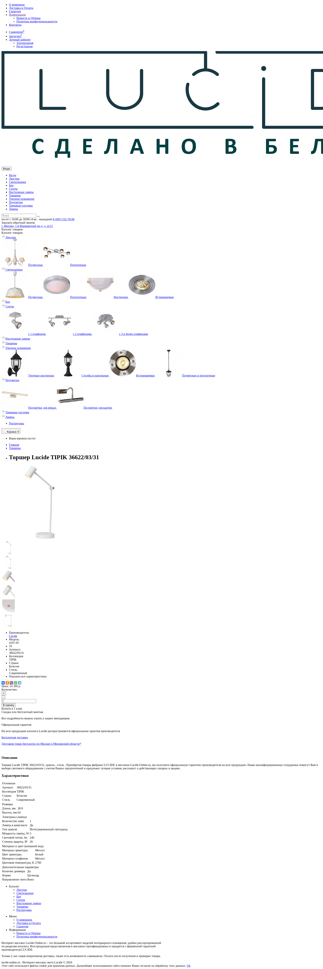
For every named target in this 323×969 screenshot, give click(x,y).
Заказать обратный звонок (18, 222)
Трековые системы (21, 205)
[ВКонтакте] (3, 683)
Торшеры (15, 195)
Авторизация (24, 43)
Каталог (12, 232)
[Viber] (11, 683)
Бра (11, 185)
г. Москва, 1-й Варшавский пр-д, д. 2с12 (27, 226)
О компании (17, 4)
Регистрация (24, 46)
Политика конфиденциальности (36, 21)
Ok (188, 965)
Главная (14, 444)
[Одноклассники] (7, 683)
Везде (12, 175)
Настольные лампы (21, 192)
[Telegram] (19, 683)
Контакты (15, 24)
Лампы (13, 209)
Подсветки (16, 202)
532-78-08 (63, 219)
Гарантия (15, 11)
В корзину (8, 705)
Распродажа (16, 423)
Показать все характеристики (28, 676)
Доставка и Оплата (21, 8)
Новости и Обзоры (28, 18)
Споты (13, 188)
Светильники (17, 182)
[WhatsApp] (15, 683)
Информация (17, 14)
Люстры (14, 178)
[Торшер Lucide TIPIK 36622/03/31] (38, 538)
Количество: (9, 689)
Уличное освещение (21, 198)
